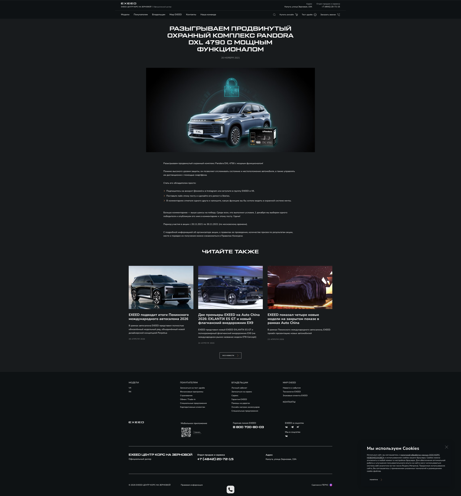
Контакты (191, 14)
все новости (228, 355)
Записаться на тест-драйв (192, 388)
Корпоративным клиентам (192, 407)
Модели (125, 14)
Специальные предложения (193, 403)
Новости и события (292, 388)
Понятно (374, 480)
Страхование (186, 396)
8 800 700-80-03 (248, 427)
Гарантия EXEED (239, 399)
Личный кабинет (239, 388)
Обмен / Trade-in (188, 399)
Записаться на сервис (241, 392)
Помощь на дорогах (240, 403)
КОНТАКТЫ (289, 401)
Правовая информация (192, 485)
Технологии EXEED (292, 392)
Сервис (234, 396)
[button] (446, 447)
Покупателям (141, 14)
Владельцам (158, 14)
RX (130, 392)
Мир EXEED (176, 14)
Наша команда (208, 14)
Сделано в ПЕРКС (320, 485)
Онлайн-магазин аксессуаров (245, 407)
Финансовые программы (191, 392)
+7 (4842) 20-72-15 (331, 6)
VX (130, 388)
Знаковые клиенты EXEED (295, 396)
